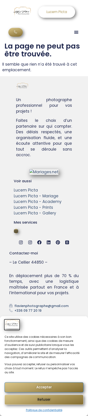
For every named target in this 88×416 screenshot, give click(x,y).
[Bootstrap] (67, 242)
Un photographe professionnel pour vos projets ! (44, 105)
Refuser (44, 399)
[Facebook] (39, 242)
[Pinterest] (58, 242)
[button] (76, 32)
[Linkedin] (48, 242)
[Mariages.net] (44, 172)
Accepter (44, 387)
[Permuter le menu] (16, 231)
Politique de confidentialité (44, 410)
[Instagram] (20, 242)
